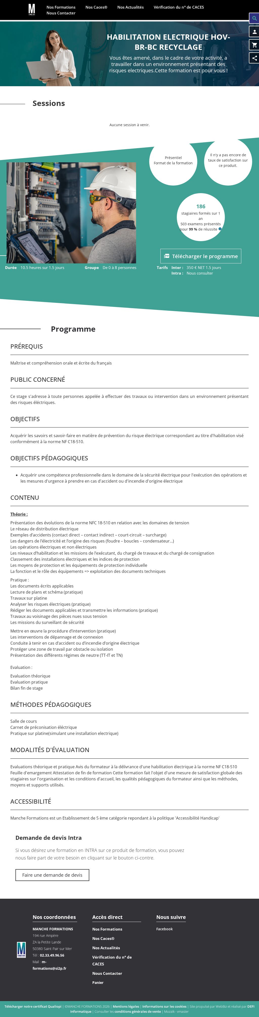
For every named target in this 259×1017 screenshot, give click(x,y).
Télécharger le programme (204, 256)
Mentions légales (126, 1006)
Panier (97, 982)
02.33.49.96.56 (52, 955)
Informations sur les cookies (164, 1006)
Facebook (164, 928)
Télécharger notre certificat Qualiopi (33, 1006)
